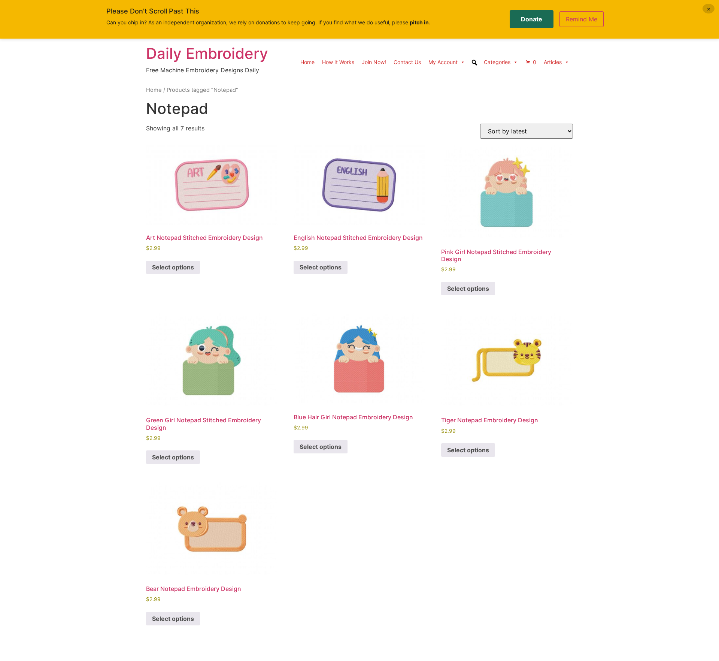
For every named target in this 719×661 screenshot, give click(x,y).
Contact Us (407, 62)
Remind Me (581, 19)
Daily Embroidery (207, 53)
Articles (553, 62)
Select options (173, 267)
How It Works (338, 62)
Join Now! (374, 62)
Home (307, 62)
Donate (531, 19)
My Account (443, 62)
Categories (497, 62)
